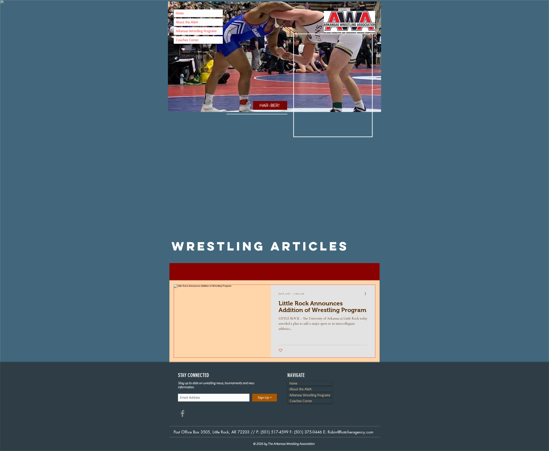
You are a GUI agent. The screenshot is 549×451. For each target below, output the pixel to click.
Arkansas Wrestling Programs (196, 31)
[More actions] (366, 293)
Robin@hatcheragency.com (350, 431)
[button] (370, 272)
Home (180, 13)
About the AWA (187, 22)
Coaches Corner (187, 40)
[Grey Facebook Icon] (182, 413)
